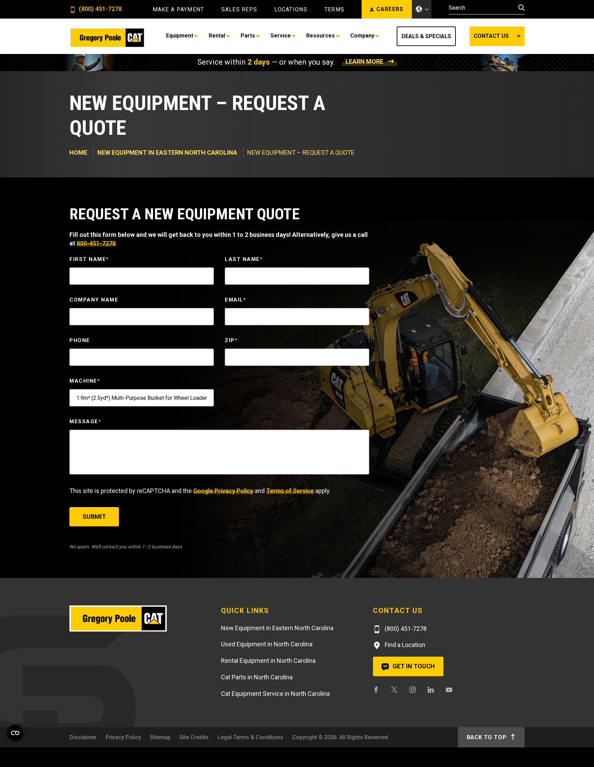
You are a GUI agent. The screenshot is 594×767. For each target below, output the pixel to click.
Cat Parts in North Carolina (257, 677)
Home (78, 152)
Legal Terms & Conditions (250, 737)
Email (235, 300)
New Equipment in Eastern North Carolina (167, 152)
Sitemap (160, 737)
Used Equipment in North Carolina (266, 644)
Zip (231, 340)
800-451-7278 (96, 243)
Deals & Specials (426, 36)
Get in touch (413, 666)
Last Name (244, 259)
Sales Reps (239, 9)
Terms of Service (290, 490)
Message (85, 421)
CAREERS (390, 9)
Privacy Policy (123, 737)
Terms (334, 9)
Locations (290, 9)
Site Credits (194, 737)
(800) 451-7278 (99, 9)
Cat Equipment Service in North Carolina (275, 693)
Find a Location (404, 644)
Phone (79, 340)
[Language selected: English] (422, 9)
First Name (89, 259)
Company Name (93, 300)
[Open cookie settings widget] (15, 733)
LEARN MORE (364, 61)
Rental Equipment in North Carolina (268, 660)
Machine (84, 381)
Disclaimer (83, 737)
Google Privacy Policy (223, 490)
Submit (94, 516)
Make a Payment (178, 9)
